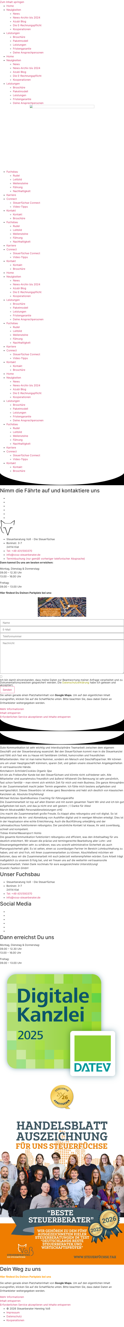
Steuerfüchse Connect (26, 202)
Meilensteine (20, 183)
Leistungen (13, 33)
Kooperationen (22, 29)
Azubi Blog (19, 21)
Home (10, 5)
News (16, 13)
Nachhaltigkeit (22, 191)
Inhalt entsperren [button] (10, 713)
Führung (18, 187)
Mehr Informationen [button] (12, 709)
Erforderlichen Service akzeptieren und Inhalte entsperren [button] (35, 716)
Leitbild (17, 179)
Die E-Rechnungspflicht (27, 25)
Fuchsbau (12, 171)
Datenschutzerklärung (75, 682)
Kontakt (11, 210)
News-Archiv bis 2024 (26, 17)
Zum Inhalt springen (12, 2)
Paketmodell (20, 40)
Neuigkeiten (13, 9)
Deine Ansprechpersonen (28, 52)
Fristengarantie (22, 48)
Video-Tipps (20, 206)
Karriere (11, 195)
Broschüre (19, 37)
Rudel (16, 175)
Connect (11, 198)
